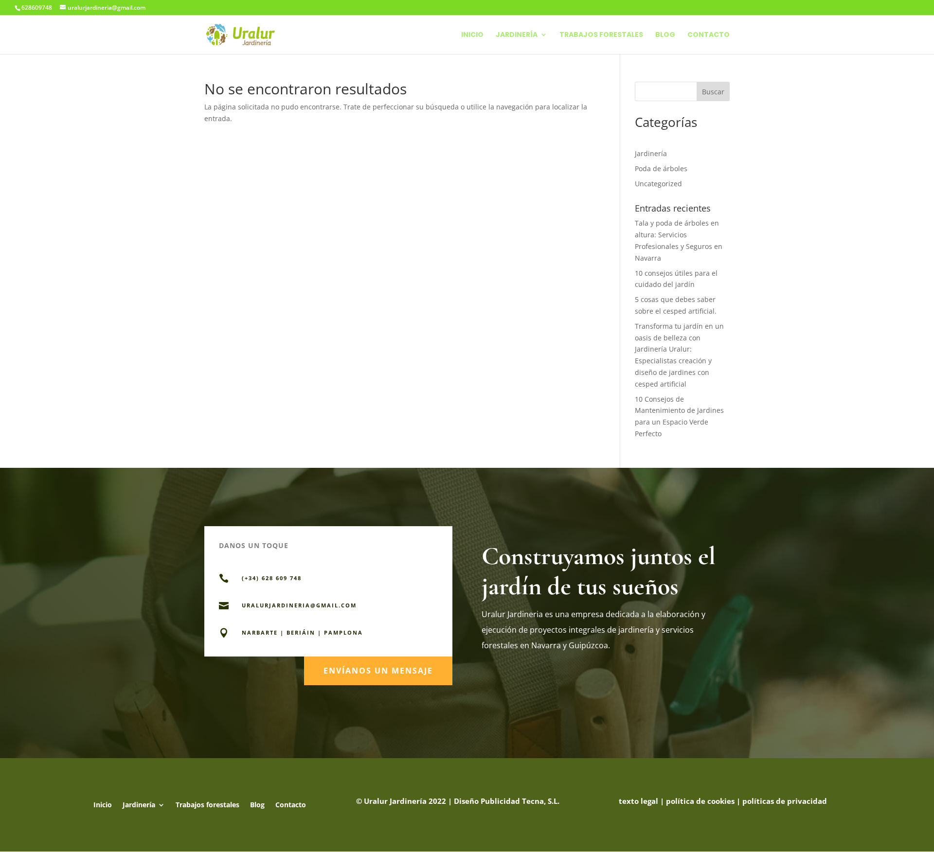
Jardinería (517, 35)
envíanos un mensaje (378, 670)
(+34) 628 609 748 (272, 578)
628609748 (36, 7)
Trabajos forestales (601, 35)
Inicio (472, 35)
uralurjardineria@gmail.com (299, 605)
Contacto (708, 35)
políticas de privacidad (784, 801)
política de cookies (700, 801)
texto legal (638, 801)
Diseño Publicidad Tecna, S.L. (506, 801)
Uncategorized (658, 183)
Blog (665, 35)
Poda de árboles (661, 168)
